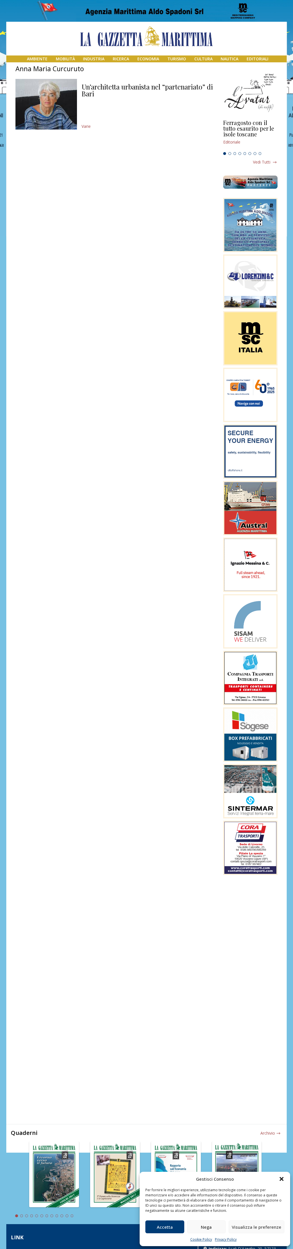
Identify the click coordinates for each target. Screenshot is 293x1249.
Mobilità (65, 58)
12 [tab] (72, 1215)
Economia (148, 58)
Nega (206, 1227)
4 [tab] (239, 153)
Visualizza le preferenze (256, 1227)
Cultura (203, 58)
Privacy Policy (226, 1239)
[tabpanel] (250, 135)
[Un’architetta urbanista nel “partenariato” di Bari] (46, 104)
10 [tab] (61, 1215)
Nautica (229, 58)
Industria (93, 58)
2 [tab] (229, 153)
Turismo (176, 58)
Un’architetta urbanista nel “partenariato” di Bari (147, 90)
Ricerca (121, 58)
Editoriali (257, 58)
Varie (86, 126)
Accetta (165, 1227)
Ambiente (37, 58)
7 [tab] (255, 153)
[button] (281, 1179)
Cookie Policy (201, 1239)
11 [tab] (67, 1215)
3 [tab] (234, 153)
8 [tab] (260, 153)
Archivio (267, 1133)
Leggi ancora (250, 135)
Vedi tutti (261, 162)
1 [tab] (224, 153)
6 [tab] (249, 153)
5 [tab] (244, 153)
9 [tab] (57, 1215)
